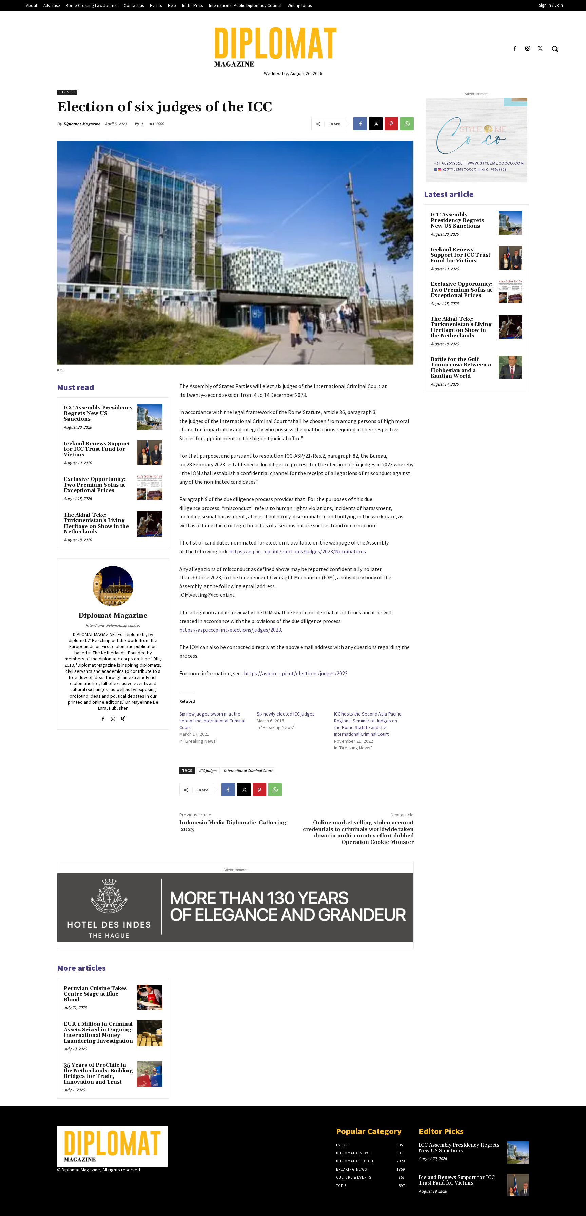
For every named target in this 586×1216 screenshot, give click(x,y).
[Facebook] (515, 49)
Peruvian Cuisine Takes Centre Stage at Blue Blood (95, 994)
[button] (555, 49)
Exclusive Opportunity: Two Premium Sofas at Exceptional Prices (95, 485)
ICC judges (208, 770)
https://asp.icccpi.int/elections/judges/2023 (230, 629)
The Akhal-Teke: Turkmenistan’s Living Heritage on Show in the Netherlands (96, 523)
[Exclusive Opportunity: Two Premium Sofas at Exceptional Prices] (149, 488)
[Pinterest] (391, 123)
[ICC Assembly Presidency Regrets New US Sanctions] (149, 417)
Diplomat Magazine (81, 124)
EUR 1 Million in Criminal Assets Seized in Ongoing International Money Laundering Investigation (98, 1032)
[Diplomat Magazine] (292, 47)
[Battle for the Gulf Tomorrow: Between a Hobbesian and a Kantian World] (510, 367)
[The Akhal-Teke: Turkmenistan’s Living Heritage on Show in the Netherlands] (149, 524)
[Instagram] (527, 49)
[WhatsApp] (407, 123)
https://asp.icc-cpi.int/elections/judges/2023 (296, 673)
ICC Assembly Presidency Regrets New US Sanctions (98, 413)
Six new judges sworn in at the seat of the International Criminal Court (212, 720)
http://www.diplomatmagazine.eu (113, 625)
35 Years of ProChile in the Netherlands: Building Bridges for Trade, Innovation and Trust (98, 1073)
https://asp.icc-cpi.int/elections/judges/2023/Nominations (297, 551)
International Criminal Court (248, 770)
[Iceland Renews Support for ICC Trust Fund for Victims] (149, 453)
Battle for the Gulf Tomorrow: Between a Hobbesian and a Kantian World (461, 368)
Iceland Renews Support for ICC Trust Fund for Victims (97, 449)
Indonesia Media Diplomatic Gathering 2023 (232, 825)
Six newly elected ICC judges (286, 714)
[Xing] (122, 717)
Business (67, 92)
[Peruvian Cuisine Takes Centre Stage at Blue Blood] (149, 997)
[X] (540, 49)
